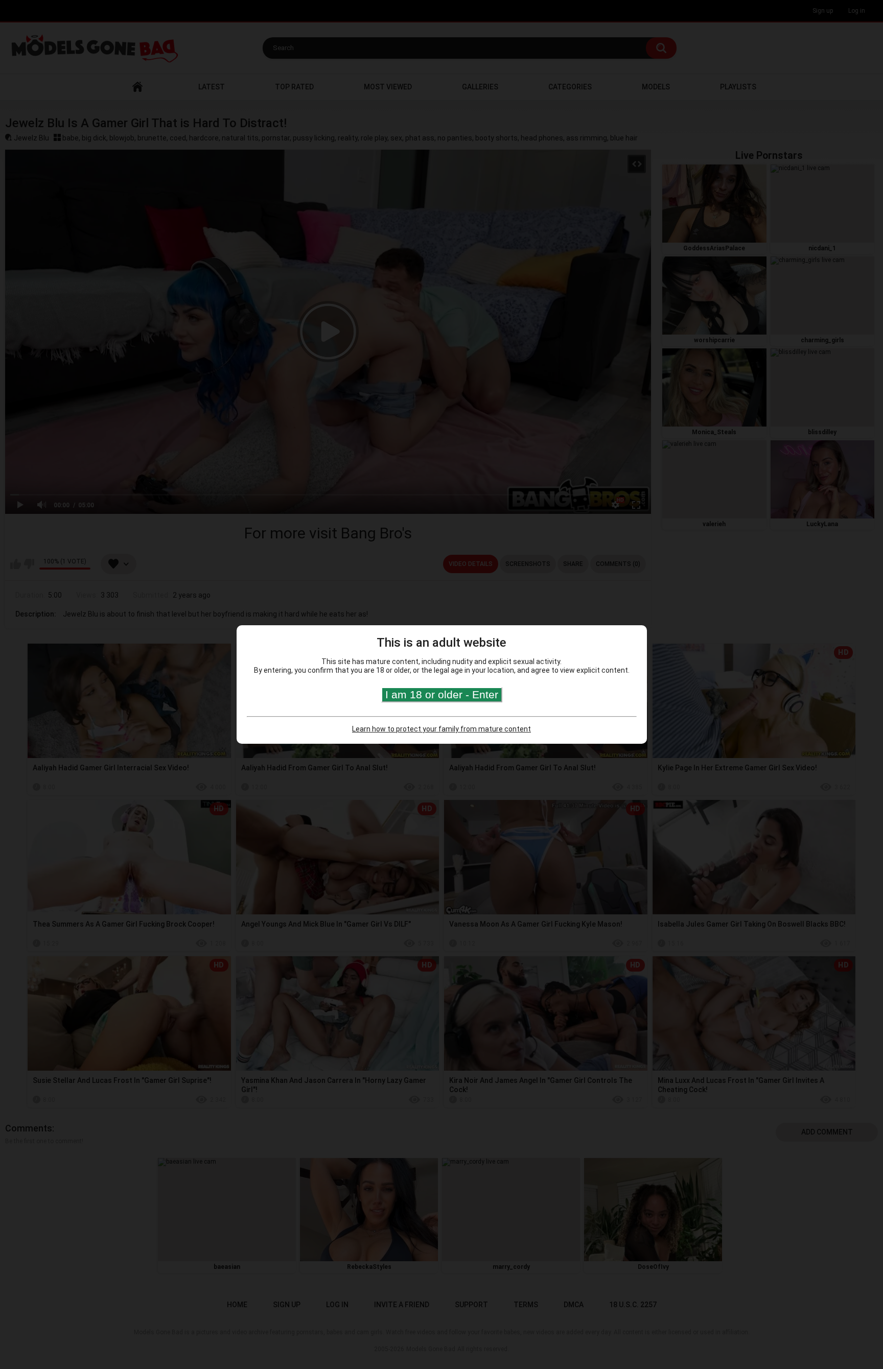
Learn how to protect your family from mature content (441, 729)
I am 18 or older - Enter (441, 694)
